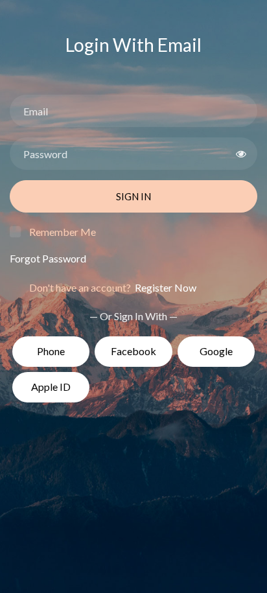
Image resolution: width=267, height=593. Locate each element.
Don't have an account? (112, 287)
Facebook (133, 351)
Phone (51, 351)
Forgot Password (48, 258)
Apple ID (51, 386)
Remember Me (62, 232)
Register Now (164, 287)
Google (216, 351)
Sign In (133, 196)
